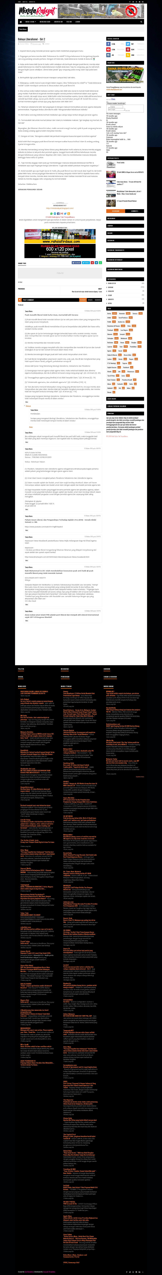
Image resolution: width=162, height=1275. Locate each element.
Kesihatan (110, 342)
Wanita (109, 372)
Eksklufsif (111, 291)
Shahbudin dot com (28, 768)
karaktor (66, 1001)
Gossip (110, 295)
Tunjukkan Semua (140, 777)
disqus (90, 300)
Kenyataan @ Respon (113, 326)
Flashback (126, 367)
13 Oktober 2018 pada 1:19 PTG (93, 611)
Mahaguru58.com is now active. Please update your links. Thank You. (37, 1031)
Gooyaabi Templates (49, 1272)
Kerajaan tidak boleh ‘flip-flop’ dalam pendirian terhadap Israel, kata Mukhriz (122, 743)
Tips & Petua (111, 376)
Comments (134, 211)
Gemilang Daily (68, 763)
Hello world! (25, 943)
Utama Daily (67, 1118)
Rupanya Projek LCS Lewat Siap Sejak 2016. (36, 953)
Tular (121, 347)
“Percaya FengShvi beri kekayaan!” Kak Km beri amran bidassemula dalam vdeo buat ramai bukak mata (38, 854)
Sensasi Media (26, 868)
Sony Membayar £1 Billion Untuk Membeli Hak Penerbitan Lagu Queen (79, 694)
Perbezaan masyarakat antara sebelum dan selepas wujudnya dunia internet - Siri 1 (78, 968)
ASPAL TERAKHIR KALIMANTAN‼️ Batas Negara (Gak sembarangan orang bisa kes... (37, 887)
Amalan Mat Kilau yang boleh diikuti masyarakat (80, 1120)
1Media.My (109, 740)
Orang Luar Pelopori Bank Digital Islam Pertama (37, 842)
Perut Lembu (120, 162)
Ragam (131, 359)
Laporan (109, 347)
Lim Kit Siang (25, 819)
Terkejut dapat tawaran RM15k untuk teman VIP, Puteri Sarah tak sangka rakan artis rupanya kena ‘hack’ (37, 736)
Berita (109, 313)
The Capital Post (69, 1134)
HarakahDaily (111, 707)
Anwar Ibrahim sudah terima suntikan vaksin (36, 1046)
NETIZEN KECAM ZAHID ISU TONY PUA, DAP (77, 1016)
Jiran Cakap (67, 1234)
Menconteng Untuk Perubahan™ (32, 894)
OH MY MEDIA (68, 816)
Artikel (47, 44)
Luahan (109, 359)
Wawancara (130, 372)
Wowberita (67, 983)
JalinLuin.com (68, 902)
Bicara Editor (112, 283)
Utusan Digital (68, 730)
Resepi (109, 392)
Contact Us (32, 2)
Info (119, 372)
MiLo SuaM (24, 1044)
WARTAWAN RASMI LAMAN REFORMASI (34, 691)
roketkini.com (26, 927)
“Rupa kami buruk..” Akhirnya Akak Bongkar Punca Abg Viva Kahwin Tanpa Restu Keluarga (79, 1153)
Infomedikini (68, 999)
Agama (109, 351)
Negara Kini (25, 1000)
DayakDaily (24, 750)
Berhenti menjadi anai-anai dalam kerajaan (36, 805)
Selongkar (115, 211)
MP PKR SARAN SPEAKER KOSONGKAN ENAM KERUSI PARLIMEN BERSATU (35, 771)
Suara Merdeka (68, 797)
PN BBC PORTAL (69, 1201)
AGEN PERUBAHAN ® (28, 1061)
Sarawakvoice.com (70, 1065)
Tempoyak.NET (68, 1030)
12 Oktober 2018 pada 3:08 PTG (92, 448)
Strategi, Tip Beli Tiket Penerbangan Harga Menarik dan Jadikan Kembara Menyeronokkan (79, 933)
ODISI (65, 1081)
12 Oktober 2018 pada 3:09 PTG (92, 516)
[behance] (142, 1)
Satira (110, 303)
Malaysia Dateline (27, 732)
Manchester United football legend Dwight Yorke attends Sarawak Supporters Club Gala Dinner (37, 753)
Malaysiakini (67, 749)
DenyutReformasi (27, 787)
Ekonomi (109, 334)
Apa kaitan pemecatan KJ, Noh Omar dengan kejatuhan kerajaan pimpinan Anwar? (36, 897)
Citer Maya (24, 850)
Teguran (124, 363)
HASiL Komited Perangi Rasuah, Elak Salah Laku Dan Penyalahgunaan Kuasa (80, 856)
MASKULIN (67, 885)
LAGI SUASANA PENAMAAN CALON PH (33, 693)
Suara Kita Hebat (27, 965)
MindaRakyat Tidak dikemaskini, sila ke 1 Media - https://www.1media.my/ (129, 192)
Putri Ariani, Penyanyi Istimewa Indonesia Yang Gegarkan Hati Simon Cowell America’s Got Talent (79, 1085)
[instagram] (139, 1)
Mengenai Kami (45, 21)
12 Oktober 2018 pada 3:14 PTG (93, 537)
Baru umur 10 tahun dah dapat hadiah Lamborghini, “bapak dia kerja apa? (76, 766)
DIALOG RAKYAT (26, 983)
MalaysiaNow (67, 834)
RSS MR (69, 21)
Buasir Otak (67, 918)
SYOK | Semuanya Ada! (71, 1262)
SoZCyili (66, 1185)
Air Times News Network (72, 871)
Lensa (123, 376)
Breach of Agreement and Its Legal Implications (80, 1067)
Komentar (122, 313)
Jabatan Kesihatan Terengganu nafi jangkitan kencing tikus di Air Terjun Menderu (79, 733)
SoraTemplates (29, 1272)
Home (19, 2)
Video (129, 326)
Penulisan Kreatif (127, 380)
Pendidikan (133, 347)
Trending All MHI (69, 1169)
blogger (83, 300)
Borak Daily (67, 853)
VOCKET (66, 781)
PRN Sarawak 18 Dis (70, 1204)
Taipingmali (25, 884)
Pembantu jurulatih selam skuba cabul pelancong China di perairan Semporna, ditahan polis (80, 1103)
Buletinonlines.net (113, 724)
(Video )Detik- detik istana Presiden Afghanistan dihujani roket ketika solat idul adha (80, 1219)
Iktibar (129, 388)
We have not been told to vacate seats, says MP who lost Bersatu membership (122, 762)
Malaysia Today (111, 759)
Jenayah (122, 334)
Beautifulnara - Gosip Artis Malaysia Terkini (79, 710)
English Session (111, 367)
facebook (98, 300)
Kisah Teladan (111, 380)
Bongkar (110, 287)
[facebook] (130, 1)
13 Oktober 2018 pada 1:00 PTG (92, 567)
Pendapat (110, 330)
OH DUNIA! (67, 930)
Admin (78, 21)
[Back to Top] (142, 1272)
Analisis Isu (121, 322)
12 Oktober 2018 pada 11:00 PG (93, 410)
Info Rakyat (25, 699)
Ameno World (25, 951)
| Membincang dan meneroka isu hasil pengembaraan (34, 1011)
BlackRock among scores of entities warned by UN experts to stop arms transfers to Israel (79, 837)
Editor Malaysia (69, 1014)
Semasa (135, 313)
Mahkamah (124, 338)
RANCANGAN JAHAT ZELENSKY (31, 915)
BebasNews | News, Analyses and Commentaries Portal (75, 1256)
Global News (67, 1150)
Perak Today (25, 941)
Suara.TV (66, 948)
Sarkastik (111, 299)
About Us (25, 2)
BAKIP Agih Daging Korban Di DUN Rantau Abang (123, 726)
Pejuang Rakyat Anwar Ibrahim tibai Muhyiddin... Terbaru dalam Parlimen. (37, 1064)
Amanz (65, 691)
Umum (122, 342)
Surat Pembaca (123, 318)
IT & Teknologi (111, 363)
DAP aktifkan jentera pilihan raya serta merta (37, 929)
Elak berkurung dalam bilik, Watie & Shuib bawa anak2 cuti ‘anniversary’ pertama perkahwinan (79, 819)
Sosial (120, 351)
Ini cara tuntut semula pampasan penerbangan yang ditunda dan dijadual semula (37, 702)
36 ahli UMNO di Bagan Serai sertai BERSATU (130, 172)
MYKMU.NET (110, 691)
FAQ (120, 388)
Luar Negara (124, 330)
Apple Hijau (67, 1216)
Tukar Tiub (24, 913)
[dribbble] (136, 1)
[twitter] (133, 1)
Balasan (28, 406)
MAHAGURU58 (25, 1028)
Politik (109, 322)
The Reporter (68, 1100)
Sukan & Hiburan (112, 355)
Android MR (58, 21)
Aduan (109, 384)
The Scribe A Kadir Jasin (29, 840)
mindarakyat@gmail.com (114, 89)
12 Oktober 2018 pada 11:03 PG (93, 432)
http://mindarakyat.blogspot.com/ (60, 208)
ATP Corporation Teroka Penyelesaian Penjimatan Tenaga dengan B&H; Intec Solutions (80, 800)
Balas (26, 402)
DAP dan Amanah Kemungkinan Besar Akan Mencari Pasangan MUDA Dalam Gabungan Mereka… (35, 969)
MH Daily (24, 715)
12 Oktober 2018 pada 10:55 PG (93, 311)
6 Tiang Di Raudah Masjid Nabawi (127, 201)
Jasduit (66, 965)
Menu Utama (29, 21)
